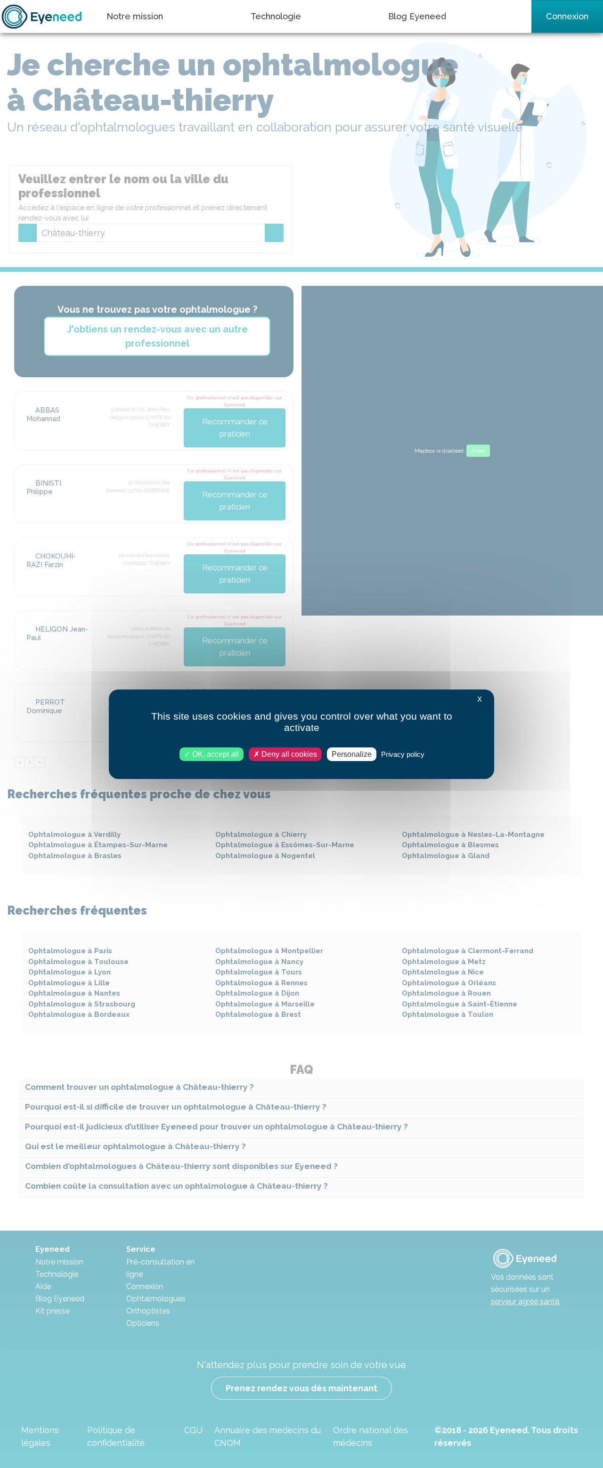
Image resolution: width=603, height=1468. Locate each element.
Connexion (567, 16)
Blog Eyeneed (417, 16)
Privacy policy (402, 754)
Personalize (352, 754)
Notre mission (134, 16)
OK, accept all (214, 754)
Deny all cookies (288, 754)
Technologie (276, 16)
